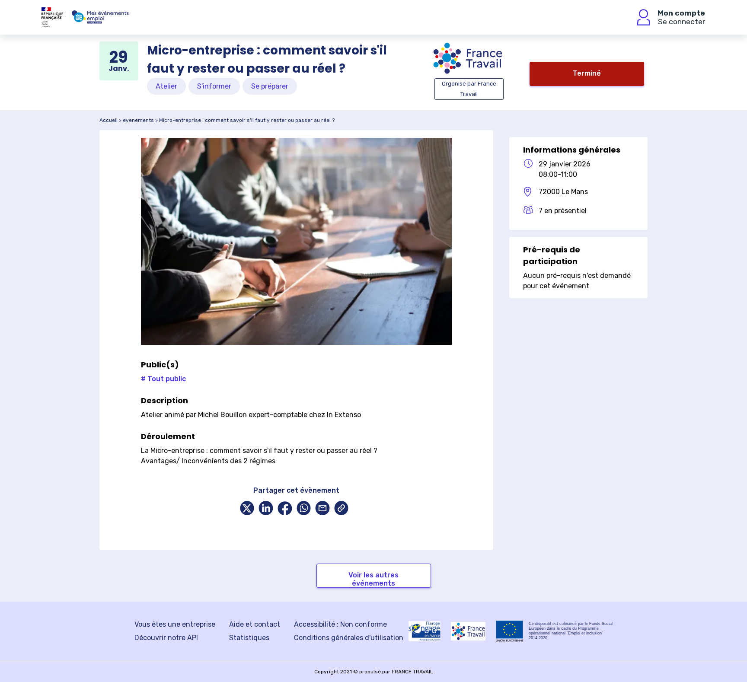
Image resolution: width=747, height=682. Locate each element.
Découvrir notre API (166, 638)
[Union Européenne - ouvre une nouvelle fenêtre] (510, 631)
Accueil (108, 120)
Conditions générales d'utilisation (348, 638)
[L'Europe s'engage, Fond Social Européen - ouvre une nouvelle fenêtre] (425, 631)
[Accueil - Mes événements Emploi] (100, 17)
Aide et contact (254, 624)
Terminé (587, 73)
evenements (138, 120)
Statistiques (249, 638)
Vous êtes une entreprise (174, 624)
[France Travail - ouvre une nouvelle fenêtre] (468, 631)
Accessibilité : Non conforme (340, 624)
